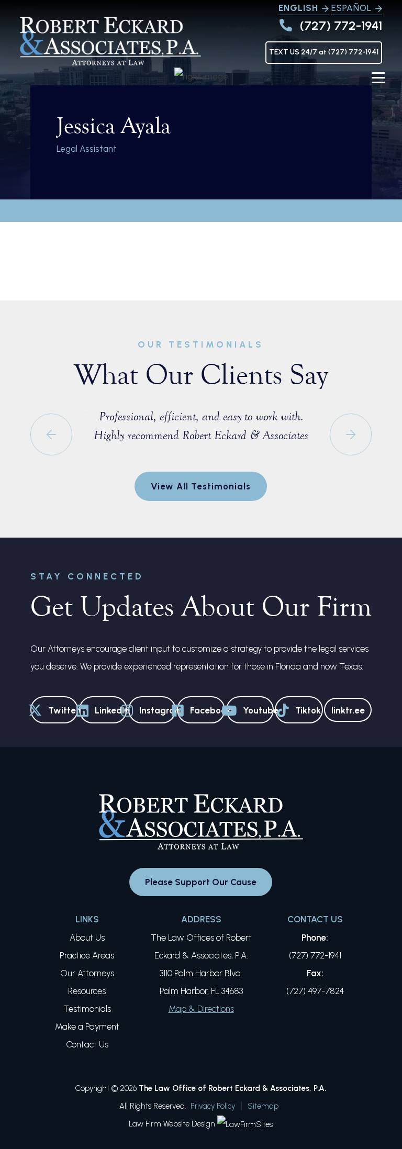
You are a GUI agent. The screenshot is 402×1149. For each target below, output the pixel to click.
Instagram (157, 710)
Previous (51, 434)
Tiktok (308, 710)
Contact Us (87, 1044)
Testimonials (87, 1008)
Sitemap (263, 1106)
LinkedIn (111, 710)
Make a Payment (87, 1026)
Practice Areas (87, 955)
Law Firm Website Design (172, 1124)
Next (351, 434)
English (298, 8)
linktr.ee (348, 710)
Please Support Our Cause (200, 882)
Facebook (207, 710)
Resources (87, 991)
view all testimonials (201, 486)
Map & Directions (201, 1008)
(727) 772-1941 (341, 25)
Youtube (258, 710)
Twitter (63, 710)
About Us (87, 937)
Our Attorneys (87, 973)
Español (351, 8)
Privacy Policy (213, 1106)
